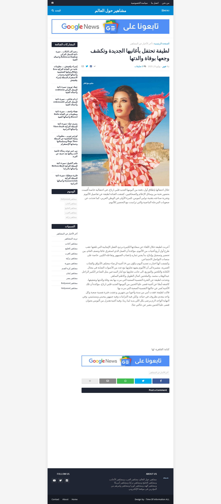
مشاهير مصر (71, 278)
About (65, 499)
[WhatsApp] (125, 381)
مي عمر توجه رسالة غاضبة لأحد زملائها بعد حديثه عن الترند (65, 154)
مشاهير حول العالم (110, 10)
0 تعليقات (138, 66)
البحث (58, 10)
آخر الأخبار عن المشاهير (141, 43)
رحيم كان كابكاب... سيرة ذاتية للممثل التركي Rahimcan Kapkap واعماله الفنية (65, 55)
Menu (166, 10)
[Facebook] (91, 66)
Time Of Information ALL (157, 499)
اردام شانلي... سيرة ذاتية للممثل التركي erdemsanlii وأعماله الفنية (65, 102)
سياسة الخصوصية (139, 2)
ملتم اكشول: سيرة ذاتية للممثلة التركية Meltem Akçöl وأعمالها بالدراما (64, 166)
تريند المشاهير (71, 238)
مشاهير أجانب (71, 203)
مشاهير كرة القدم (69, 268)
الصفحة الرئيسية (161, 43)
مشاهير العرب (71, 212)
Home (74, 499)
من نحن (165, 2)
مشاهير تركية (71, 217)
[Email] (83, 66)
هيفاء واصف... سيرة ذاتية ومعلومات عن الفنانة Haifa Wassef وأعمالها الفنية (65, 114)
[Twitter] (87, 66)
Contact (55, 499)
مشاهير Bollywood (69, 283)
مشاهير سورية (71, 263)
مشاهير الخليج (71, 208)
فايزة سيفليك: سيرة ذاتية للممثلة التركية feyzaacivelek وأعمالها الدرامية (66, 179)
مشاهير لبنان (71, 273)
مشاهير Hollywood (69, 199)
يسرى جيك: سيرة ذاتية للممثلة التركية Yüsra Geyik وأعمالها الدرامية (65, 126)
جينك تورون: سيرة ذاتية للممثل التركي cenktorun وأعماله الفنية (66, 90)
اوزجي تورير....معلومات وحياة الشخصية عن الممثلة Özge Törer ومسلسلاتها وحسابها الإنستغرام (65, 140)
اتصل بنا (155, 2)
